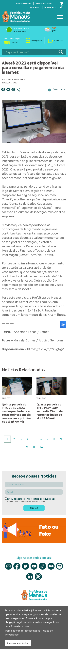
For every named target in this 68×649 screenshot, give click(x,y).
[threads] (38, 576)
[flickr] (51, 566)
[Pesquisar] (60, 52)
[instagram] (8, 566)
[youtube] (34, 566)
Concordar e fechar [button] (18, 643)
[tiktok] (42, 566)
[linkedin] (29, 576)
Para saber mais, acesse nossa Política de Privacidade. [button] (29, 632)
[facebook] (16, 566)
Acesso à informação (43, 3)
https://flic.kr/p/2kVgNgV (45, 349)
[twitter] (25, 566)
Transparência (33, 7)
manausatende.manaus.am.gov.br (37, 178)
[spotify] (59, 566)
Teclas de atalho (50, 7)
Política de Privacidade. (43, 498)
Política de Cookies (23, 3)
